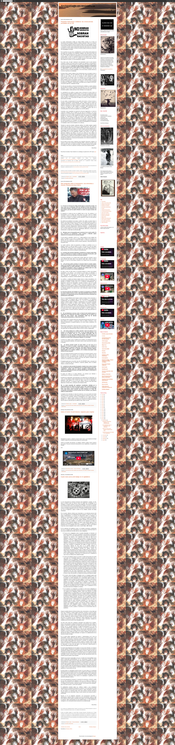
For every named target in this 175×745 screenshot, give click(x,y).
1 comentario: (74, 176)
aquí (95, 151)
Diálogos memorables (106, 204)
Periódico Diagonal (105, 389)
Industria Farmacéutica (106, 209)
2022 (103, 401)
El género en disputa (105, 205)
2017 (103, 409)
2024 (103, 397)
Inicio (80, 726)
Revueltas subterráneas (106, 221)
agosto (104, 439)
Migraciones (104, 216)
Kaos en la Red (105, 384)
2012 (103, 417)
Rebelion (103, 350)
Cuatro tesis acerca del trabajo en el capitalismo (75, 477)
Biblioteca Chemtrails (106, 374)
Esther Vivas (104, 346)
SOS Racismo (104, 382)
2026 (103, 394)
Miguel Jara (104, 344)
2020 (103, 404)
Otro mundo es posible (86, 405)
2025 (103, 396)
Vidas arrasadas (105, 222)
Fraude (103, 208)
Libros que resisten (105, 212)
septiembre (105, 438)
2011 (103, 418)
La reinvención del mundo (69, 405)
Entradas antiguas (92, 726)
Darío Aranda (104, 367)
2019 (103, 405)
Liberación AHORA (105, 348)
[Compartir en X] (81, 176)
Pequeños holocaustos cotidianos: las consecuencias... (107, 422)
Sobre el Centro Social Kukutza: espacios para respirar (77, 412)
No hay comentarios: (77, 468)
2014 (103, 413)
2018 (103, 407)
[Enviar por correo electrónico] (79, 176)
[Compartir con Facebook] (83, 176)
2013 (103, 415)
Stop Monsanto (105, 369)
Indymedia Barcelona (106, 342)
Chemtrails (104, 201)
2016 (103, 410)
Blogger (94, 736)
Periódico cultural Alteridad (107, 333)
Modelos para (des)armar (78, 405)
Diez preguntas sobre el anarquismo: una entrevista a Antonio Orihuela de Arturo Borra (77, 184)
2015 (103, 412)
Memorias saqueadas (106, 214)
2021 (103, 402)
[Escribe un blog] (80, 176)
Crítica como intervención (106, 202)
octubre (104, 436)
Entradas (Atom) (69, 728)
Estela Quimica (105, 357)
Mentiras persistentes (105, 215)
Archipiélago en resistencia (78, 5)
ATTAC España (105, 340)
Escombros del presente (69, 178)
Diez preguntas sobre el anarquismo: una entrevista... (107, 426)
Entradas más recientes (65, 726)
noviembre (105, 435)
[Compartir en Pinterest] (84, 176)
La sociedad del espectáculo (107, 69)
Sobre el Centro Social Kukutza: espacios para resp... (107, 429)
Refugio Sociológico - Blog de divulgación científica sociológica (107, 361)
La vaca (103, 335)
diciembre (105, 420)
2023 (103, 399)
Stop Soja (104, 352)
